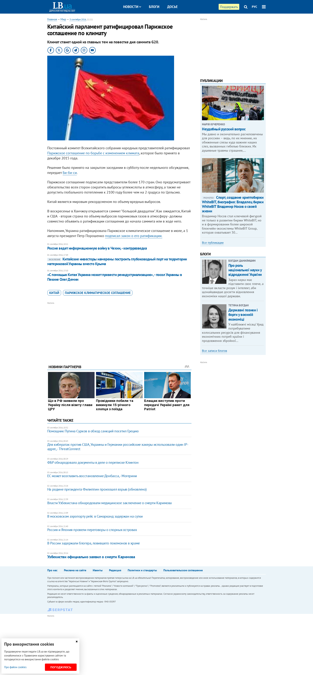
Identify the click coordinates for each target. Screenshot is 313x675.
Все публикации (213, 243)
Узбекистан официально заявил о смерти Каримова (91, 556)
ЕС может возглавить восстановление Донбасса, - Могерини (92, 476)
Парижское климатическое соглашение (98, 293)
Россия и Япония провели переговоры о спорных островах (92, 529)
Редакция (115, 570)
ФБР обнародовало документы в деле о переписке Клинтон (93, 462)
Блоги (154, 7)
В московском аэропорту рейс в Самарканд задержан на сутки (95, 516)
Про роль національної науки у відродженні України (245, 270)
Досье (172, 7)
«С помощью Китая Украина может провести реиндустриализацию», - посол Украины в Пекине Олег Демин (114, 277)
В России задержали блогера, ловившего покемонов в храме (93, 543)
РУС (254, 7)
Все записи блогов (214, 351)
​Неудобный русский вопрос (223, 129)
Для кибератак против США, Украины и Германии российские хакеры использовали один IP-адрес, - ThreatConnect (117, 446)
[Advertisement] (119, 330)
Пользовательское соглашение (183, 570)
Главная (52, 19)
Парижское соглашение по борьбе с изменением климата (93, 153)
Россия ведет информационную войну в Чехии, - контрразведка (97, 248)
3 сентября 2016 (78, 19)
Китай (54, 293)
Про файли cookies (15, 667)
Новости (130, 7)
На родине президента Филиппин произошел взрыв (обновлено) (97, 489)
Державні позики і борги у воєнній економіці (243, 315)
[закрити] (77, 641)
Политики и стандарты (142, 570)
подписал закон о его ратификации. (133, 235)
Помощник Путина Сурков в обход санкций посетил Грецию (93, 431)
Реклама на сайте (75, 570)
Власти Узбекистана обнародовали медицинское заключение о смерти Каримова (109, 503)
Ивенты (98, 570)
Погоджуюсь (60, 667)
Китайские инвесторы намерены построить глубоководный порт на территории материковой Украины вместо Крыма (117, 261)
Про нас (52, 570)
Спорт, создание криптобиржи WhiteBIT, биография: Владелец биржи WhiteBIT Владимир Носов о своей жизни (233, 204)
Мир (63, 19)
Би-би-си (70, 172)
